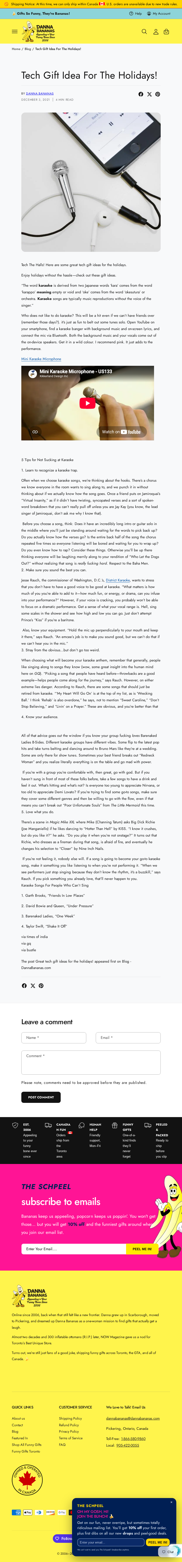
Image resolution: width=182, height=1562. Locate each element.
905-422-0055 (127, 1445)
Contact (17, 1424)
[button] (14, 31)
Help (138, 13)
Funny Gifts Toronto (26, 1451)
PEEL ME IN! (142, 1249)
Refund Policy (69, 1424)
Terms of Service (70, 1437)
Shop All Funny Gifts (26, 1444)
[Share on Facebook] (141, 94)
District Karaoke (118, 580)
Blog (28, 49)
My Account (161, 13)
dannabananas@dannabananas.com (133, 1418)
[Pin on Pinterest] (158, 94)
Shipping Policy (70, 1418)
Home (16, 49)
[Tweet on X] (149, 94)
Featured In (20, 1437)
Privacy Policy (69, 1431)
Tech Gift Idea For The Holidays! (58, 49)
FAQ (62, 1444)
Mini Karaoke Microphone (41, 359)
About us (18, 1418)
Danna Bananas (40, 93)
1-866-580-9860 (133, 1438)
